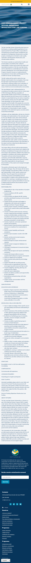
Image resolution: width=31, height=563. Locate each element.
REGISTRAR (5, 481)
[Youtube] (20, 504)
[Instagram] (17, 504)
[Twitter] (14, 504)
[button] (22, 4)
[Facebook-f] (10, 504)
